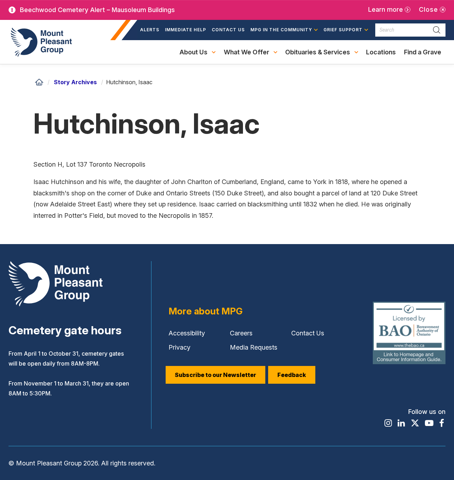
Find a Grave (422, 56)
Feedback (291, 374)
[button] (284, 30)
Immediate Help (185, 29)
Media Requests (253, 347)
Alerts (149, 29)
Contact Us (228, 29)
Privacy (179, 347)
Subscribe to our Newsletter (215, 374)
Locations (381, 52)
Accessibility (186, 333)
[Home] (39, 82)
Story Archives (75, 82)
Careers (241, 333)
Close (428, 9)
